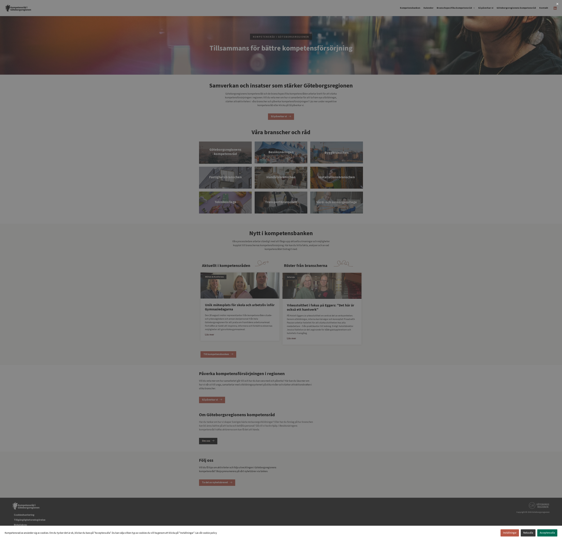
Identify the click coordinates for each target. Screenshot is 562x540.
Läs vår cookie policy (206, 533)
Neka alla (528, 533)
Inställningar (509, 533)
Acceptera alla (547, 533)
